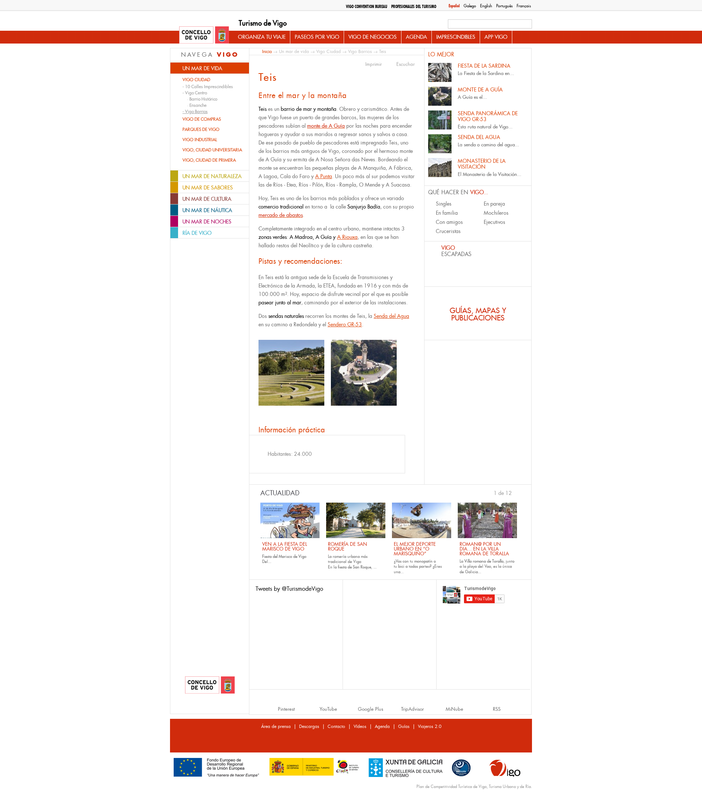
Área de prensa (276, 726)
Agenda (416, 37)
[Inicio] (204, 35)
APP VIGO (495, 37)
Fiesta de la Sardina (484, 66)
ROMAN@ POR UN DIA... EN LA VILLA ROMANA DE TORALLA (484, 549)
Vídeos (360, 726)
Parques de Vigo (200, 129)
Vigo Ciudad (196, 80)
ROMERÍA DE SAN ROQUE (347, 546)
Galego (470, 5)
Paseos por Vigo (317, 37)
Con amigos (449, 222)
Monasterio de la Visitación (482, 164)
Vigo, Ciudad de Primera (209, 160)
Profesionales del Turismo (413, 6)
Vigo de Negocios (372, 37)
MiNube (454, 709)
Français (524, 5)
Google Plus (370, 709)
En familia (447, 213)
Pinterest (286, 709)
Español (454, 5)
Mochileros (496, 213)
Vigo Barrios (360, 52)
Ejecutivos (494, 222)
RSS (497, 709)
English (486, 5)
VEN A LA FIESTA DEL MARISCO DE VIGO (284, 546)
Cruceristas (448, 231)
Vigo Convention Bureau (366, 6)
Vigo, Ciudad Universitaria (212, 150)
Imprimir (373, 64)
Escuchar (405, 64)
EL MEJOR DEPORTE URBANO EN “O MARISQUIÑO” (415, 549)
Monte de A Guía (480, 89)
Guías (404, 726)
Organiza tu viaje (262, 37)
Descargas (309, 726)
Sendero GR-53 (345, 324)
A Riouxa (347, 237)
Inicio (267, 51)
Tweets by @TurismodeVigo (289, 589)
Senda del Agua (391, 316)
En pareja (494, 203)
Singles (444, 203)
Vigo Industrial (199, 140)
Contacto (336, 726)
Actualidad (279, 493)
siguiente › (515, 492)
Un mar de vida (294, 52)
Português (504, 5)
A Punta (323, 176)
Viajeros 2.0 (429, 726)
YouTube (328, 709)
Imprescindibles (455, 37)
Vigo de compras (201, 119)
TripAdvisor (412, 709)
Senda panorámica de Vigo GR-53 (488, 116)
